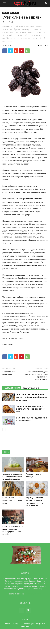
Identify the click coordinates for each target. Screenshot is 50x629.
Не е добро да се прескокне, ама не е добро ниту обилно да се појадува (31, 397)
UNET (20, 624)
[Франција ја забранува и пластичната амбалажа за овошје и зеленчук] (13, 464)
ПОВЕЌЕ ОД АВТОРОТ (31, 388)
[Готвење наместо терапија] (37, 464)
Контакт (25, 619)
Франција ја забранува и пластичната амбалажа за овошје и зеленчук (12, 476)
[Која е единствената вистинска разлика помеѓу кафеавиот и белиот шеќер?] (37, 488)
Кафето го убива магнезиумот (9, 373)
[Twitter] (28, 610)
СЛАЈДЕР (5, 13)
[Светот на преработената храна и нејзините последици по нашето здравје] (13, 517)
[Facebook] (21, 610)
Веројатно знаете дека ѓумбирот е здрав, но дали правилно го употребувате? (36, 376)
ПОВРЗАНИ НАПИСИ (12, 388)
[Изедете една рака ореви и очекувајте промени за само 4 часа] (8, 409)
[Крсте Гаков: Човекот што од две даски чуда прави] (13, 488)
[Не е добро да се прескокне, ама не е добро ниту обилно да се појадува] (8, 397)
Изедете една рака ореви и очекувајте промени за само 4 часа (30, 409)
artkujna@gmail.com (33, 594)
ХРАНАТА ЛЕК (14, 13)
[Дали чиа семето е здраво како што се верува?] (8, 420)
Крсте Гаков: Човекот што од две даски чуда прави (12, 500)
